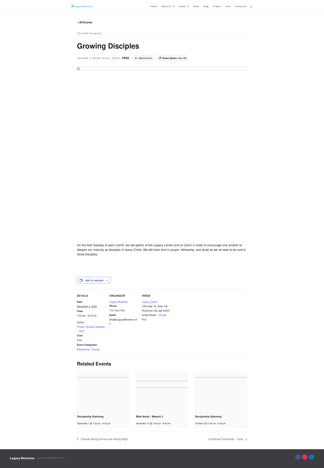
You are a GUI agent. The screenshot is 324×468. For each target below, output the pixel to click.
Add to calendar (94, 280)
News (196, 6)
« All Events (84, 22)
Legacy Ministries (118, 301)
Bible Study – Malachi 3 (149, 416)
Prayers (217, 6)
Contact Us (240, 6)
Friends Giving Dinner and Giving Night (104, 439)
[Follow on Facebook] (298, 457)
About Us (166, 6)
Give (228, 6)
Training (95, 349)
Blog (206, 6)
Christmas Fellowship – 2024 (226, 439)
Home (154, 6)
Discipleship (83, 349)
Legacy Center (149, 301)
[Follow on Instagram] (304, 457)
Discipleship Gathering (90, 416)
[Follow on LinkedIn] (311, 457)
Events (182, 6)
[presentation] (103, 392)
